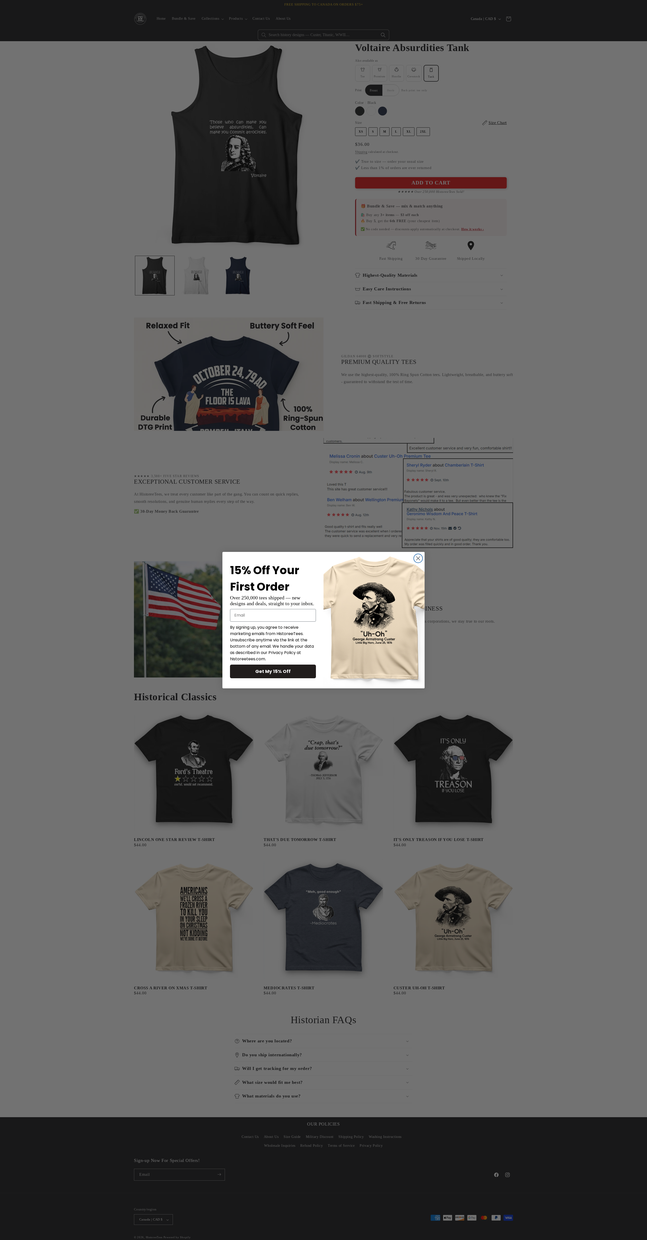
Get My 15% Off (273, 671)
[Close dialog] (418, 558)
